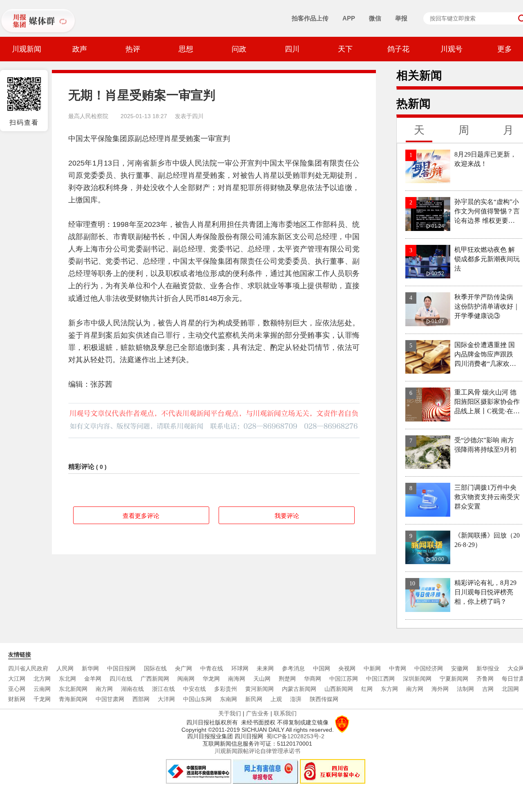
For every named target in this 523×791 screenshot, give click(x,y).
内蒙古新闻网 (299, 689)
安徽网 (459, 668)
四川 (292, 49)
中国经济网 (428, 668)
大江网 (16, 678)
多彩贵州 (225, 689)
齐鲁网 (485, 678)
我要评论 (287, 515)
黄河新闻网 (259, 689)
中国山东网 (197, 699)
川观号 (451, 49)
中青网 (397, 668)
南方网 (104, 689)
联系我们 (285, 713)
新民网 (253, 699)
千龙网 (42, 699)
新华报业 (487, 668)
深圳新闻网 (417, 678)
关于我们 (229, 713)
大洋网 (166, 699)
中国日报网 (121, 668)
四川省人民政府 (28, 668)
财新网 (16, 699)
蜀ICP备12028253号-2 (295, 736)
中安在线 (194, 689)
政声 (79, 49)
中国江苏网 (343, 678)
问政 (239, 49)
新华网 (90, 668)
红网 (367, 689)
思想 (186, 49)
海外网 (440, 689)
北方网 (42, 678)
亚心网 (16, 689)
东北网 (67, 678)
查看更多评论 (141, 515)
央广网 (183, 668)
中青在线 (211, 668)
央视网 (346, 668)
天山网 (261, 678)
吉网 (488, 689)
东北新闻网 (73, 689)
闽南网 (185, 678)
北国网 (510, 689)
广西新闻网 (155, 678)
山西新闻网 (338, 689)
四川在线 (121, 678)
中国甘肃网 (110, 699)
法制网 (465, 689)
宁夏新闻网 (454, 678)
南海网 (236, 678)
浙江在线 (163, 689)
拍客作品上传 (310, 18)
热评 (132, 49)
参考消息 (293, 668)
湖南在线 (132, 689)
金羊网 (92, 678)
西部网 (141, 699)
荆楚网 (287, 678)
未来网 (265, 668)
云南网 (42, 689)
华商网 (312, 678)
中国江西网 (380, 678)
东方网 (389, 689)
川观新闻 (26, 49)
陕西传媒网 (324, 699)
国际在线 (155, 668)
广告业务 (257, 713)
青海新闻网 (73, 699)
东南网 (228, 699)
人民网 (65, 668)
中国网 (321, 668)
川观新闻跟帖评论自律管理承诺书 (257, 751)
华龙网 (211, 678)
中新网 (372, 668)
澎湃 (296, 699)
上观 (276, 699)
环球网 (239, 668)
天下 (345, 49)
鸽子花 (398, 49)
